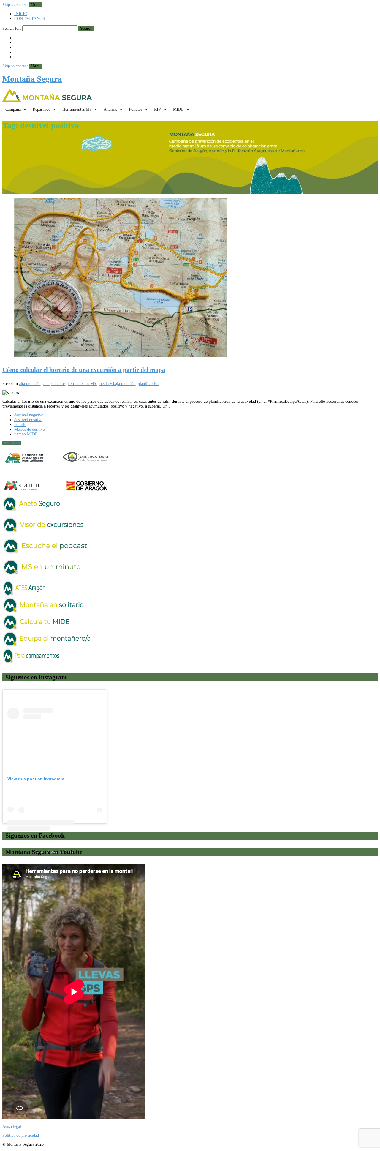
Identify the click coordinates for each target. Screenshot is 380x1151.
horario (20, 424)
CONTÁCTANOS (29, 18)
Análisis (110, 109)
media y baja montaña (117, 383)
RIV (157, 109)
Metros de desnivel (30, 429)
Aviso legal (11, 1126)
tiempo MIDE (26, 434)
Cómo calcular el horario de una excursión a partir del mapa (83, 369)
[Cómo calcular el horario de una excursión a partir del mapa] (190, 278)
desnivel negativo (28, 415)
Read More (11, 443)
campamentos (54, 383)
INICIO (20, 14)
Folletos (135, 109)
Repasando (41, 109)
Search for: (11, 28)
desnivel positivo (28, 420)
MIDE (178, 109)
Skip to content (15, 5)
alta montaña (29, 383)
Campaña (13, 109)
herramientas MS (82, 383)
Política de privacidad (20, 1135)
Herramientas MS (77, 109)
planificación (148, 383)
